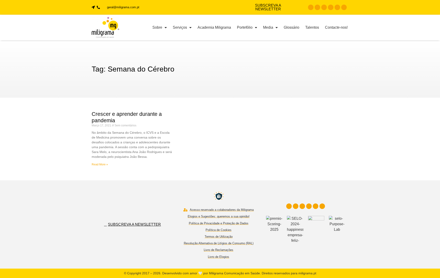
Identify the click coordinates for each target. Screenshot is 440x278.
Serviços (180, 27)
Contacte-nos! (336, 27)
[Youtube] (330, 7)
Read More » (100, 164)
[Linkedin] (324, 7)
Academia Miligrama (214, 27)
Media (268, 27)
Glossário (291, 27)
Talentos (312, 27)
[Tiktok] (337, 7)
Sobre (157, 27)
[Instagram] (317, 7)
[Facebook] (311, 7)
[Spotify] (344, 7)
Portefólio (245, 27)
